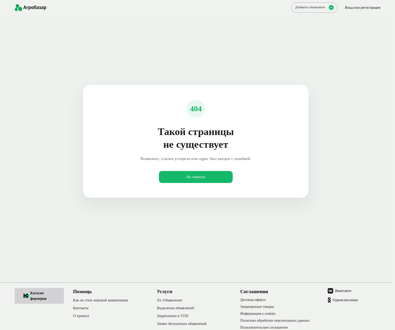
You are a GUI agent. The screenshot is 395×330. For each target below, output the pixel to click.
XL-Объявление (169, 300)
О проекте (81, 316)
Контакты (81, 308)
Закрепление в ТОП (172, 316)
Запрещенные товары (257, 307)
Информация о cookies (258, 313)
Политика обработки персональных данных (275, 320)
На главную (196, 177)
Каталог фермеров (38, 296)
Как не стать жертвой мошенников (100, 300)
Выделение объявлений (175, 308)
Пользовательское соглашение (264, 327)
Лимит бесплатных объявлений (182, 324)
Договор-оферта (253, 300)
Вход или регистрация (362, 7)
